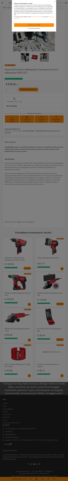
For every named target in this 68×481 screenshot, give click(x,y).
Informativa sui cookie (36, 16)
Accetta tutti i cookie (34, 25)
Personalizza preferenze (34, 28)
